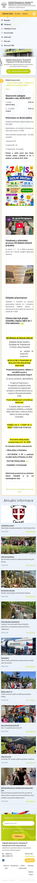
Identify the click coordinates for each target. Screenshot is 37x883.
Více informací (30, 531)
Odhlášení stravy (10, 29)
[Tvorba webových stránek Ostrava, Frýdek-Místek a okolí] (31, 881)
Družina (17, 14)
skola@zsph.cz (30, 856)
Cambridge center (7, 525)
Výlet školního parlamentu (10, 622)
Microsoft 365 (9, 45)
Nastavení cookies (30, 873)
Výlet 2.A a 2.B (6, 757)
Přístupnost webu (6, 867)
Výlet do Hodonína (7, 557)
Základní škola (7, 14)
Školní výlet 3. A (6, 692)
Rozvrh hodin (8, 33)
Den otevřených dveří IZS (10, 725)
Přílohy (8, 89)
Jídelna (24, 14)
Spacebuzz (5, 658)
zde (22, 323)
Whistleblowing (14, 865)
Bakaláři (7, 20)
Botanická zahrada (8, 590)
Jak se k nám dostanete (20, 71)
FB (3, 860)
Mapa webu (31, 865)
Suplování (7, 37)
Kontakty (29, 860)
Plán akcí (7, 41)
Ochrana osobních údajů (23, 867)
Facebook (7, 24)
